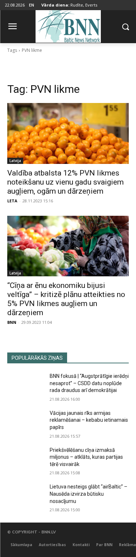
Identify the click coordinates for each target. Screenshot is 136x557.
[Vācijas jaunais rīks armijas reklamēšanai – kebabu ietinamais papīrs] (25, 422)
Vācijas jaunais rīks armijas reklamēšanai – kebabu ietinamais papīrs (89, 420)
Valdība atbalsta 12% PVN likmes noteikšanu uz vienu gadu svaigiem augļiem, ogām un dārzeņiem (65, 182)
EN (31, 5)
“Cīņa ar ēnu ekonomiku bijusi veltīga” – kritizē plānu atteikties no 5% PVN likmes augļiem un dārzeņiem (66, 299)
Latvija (15, 160)
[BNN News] (68, 25)
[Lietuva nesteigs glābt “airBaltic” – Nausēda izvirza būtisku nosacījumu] (25, 496)
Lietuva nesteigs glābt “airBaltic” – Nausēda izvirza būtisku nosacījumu (88, 494)
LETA (12, 200)
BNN (11, 322)
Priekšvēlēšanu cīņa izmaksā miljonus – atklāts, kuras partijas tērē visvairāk (86, 457)
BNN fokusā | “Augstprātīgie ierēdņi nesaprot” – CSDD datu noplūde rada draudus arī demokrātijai (89, 383)
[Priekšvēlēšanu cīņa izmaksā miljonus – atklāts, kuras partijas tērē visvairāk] (25, 459)
